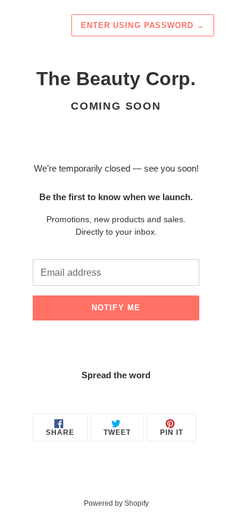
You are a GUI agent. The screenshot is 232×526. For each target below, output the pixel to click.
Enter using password (143, 25)
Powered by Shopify (116, 503)
